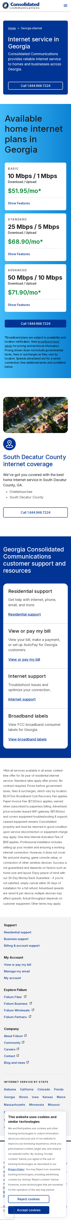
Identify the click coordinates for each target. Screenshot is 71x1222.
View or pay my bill (24, 659)
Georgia (9, 1097)
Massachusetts (14, 1104)
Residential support (24, 614)
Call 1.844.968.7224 (35, 86)
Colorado (43, 1089)
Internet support (22, 699)
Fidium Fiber (13, 997)
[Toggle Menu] (65, 5)
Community (12, 1043)
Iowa (35, 1097)
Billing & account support (22, 945)
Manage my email (17, 971)
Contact (9, 1056)
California (27, 1089)
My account (12, 978)
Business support (16, 939)
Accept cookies (28, 1210)
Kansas (48, 1097)
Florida (59, 1089)
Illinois (23, 1097)
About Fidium (13, 1036)
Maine (61, 1097)
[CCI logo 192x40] (21, 5)
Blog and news (14, 1063)
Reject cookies (29, 1199)
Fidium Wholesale (17, 1010)
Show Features (19, 203)
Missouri (54, 1104)
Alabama (10, 1089)
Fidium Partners (15, 1017)
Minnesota (36, 1104)
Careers (9, 1049)
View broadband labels (27, 739)
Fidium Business (16, 1003)
